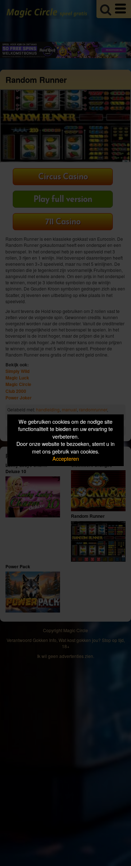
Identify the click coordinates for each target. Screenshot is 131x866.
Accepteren (65, 459)
